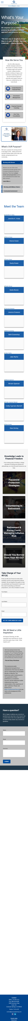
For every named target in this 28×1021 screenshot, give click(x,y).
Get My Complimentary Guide (12, 620)
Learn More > (7, 181)
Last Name (4, 601)
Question (5, 748)
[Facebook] (13, 1014)
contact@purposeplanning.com (14, 1011)
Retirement (14, 1020)
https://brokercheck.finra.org (12, 689)
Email (2, 611)
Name (4, 730)
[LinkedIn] (15, 1014)
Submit (6, 761)
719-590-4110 (15, 999)
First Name (4, 592)
